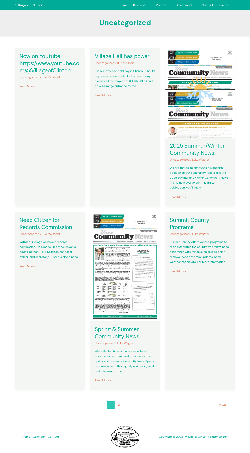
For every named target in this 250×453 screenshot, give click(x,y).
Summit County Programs (189, 223)
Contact (207, 5)
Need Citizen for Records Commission (46, 223)
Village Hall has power (122, 56)
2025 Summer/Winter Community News (197, 149)
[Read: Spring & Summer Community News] (125, 266)
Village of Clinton (29, 5)
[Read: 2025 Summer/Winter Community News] (200, 93)
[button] (148, 5)
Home (123, 5)
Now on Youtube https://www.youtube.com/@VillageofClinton (49, 63)
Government (184, 5)
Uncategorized (29, 77)
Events (223, 5)
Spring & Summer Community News (117, 333)
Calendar (39, 437)
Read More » (28, 86)
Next (224, 405)
